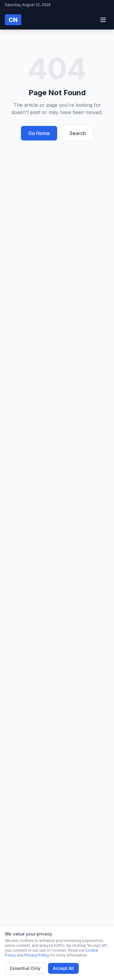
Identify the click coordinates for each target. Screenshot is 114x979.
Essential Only (25, 968)
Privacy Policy (36, 955)
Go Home (39, 133)
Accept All (63, 968)
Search (78, 133)
